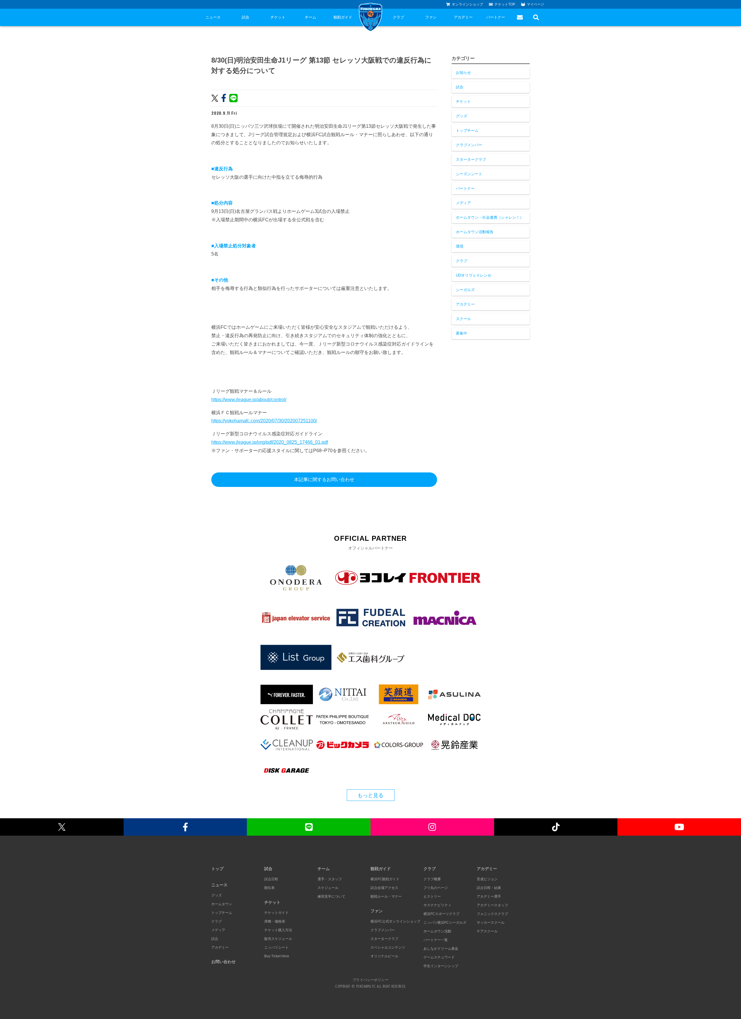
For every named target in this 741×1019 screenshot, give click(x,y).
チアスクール (487, 931)
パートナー (495, 17)
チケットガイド (276, 913)
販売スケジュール (278, 939)
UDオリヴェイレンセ (473, 275)
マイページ (535, 4)
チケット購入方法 (278, 930)
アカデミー (463, 17)
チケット (277, 17)
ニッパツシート (276, 947)
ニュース (213, 17)
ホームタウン (221, 904)
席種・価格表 (274, 921)
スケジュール (328, 888)
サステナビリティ (437, 905)
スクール (463, 319)
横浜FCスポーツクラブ (441, 914)
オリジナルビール (384, 956)
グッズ (461, 116)
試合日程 (271, 879)
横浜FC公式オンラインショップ (395, 921)
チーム (310, 17)
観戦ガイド (342, 17)
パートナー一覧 (435, 940)
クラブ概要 (432, 879)
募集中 (461, 333)
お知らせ (463, 72)
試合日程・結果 (489, 888)
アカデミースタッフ (492, 905)
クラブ (398, 17)
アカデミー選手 (489, 896)
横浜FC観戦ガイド (384, 879)
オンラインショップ (467, 4)
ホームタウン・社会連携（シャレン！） (490, 217)
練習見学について (331, 896)
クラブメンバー (469, 145)
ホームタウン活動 (437, 931)
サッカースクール (491, 923)
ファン (430, 17)
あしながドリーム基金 (440, 949)
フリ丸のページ (435, 888)
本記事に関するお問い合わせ (324, 479)
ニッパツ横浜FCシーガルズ (444, 923)
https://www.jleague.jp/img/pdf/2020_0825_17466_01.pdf (269, 442)
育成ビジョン (487, 879)
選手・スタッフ (330, 879)
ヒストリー (432, 896)
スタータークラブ (471, 159)
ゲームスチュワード (439, 957)
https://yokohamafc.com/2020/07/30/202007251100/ (264, 420)
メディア (463, 203)
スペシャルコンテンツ (387, 947)
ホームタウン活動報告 (475, 232)
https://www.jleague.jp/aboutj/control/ (248, 399)
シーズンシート (469, 174)
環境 (459, 246)
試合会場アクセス (384, 888)
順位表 (269, 888)
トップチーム (467, 130)
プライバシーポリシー (370, 980)
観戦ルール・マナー (386, 896)
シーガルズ (465, 290)
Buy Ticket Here (276, 956)
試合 (245, 17)
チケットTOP (504, 4)
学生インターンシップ (440, 966)
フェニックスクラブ (492, 914)
